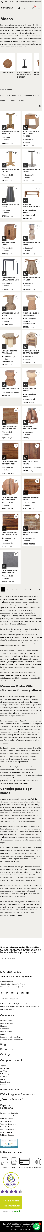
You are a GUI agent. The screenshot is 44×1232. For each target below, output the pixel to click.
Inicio (2, 90)
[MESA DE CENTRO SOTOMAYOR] (32, 302)
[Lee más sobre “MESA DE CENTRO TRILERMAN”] (4, 346)
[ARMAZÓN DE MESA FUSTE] (10, 194)
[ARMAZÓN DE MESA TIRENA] (10, 158)
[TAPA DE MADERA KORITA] (32, 451)
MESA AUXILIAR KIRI (10, 389)
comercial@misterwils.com (21, 987)
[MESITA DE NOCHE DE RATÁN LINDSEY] (32, 340)
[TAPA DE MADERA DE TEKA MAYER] (10, 486)
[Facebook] (2, 993)
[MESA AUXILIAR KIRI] (10, 378)
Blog (3, 1045)
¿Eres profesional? (11, 1099)
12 (34, 589)
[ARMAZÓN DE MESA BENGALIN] (10, 121)
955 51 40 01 (4, 987)
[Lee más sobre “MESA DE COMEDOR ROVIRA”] (25, 200)
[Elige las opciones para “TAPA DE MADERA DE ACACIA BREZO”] (4, 422)
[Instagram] (7, 993)
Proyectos (6, 1049)
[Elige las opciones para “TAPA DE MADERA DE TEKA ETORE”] (4, 457)
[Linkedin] (22, 993)
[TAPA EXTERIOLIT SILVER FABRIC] (10, 560)
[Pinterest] (12, 993)
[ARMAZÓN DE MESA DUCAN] (32, 158)
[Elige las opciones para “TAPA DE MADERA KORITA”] (25, 457)
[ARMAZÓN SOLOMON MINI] (32, 416)
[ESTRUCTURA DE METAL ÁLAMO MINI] (10, 267)
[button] (39, 8)
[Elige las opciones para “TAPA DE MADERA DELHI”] (25, 492)
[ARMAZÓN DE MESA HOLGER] (32, 267)
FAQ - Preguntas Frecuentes (17, 1094)
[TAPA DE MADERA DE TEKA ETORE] (10, 451)
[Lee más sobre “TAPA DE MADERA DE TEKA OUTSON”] (4, 528)
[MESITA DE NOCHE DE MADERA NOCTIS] (32, 121)
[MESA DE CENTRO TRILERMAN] (10, 340)
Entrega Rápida (9, 1090)
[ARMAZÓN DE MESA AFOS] (32, 232)
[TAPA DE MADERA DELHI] (32, 486)
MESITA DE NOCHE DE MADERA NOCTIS (31, 134)
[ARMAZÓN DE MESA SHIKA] (10, 302)
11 (30, 589)
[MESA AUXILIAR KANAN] (32, 378)
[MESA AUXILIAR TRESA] (10, 232)
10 (25, 589)
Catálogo (5, 1054)
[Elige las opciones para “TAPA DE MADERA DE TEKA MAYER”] (4, 492)
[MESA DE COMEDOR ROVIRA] (32, 194)
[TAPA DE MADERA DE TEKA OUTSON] (10, 522)
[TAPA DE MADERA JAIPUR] (32, 522)
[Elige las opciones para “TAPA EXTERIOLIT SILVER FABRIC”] (4, 566)
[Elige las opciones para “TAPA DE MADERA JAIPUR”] (25, 528)
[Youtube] (27, 993)
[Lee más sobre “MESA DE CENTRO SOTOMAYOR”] (25, 309)
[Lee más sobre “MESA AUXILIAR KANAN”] (25, 384)
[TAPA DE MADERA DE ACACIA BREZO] (10, 416)
